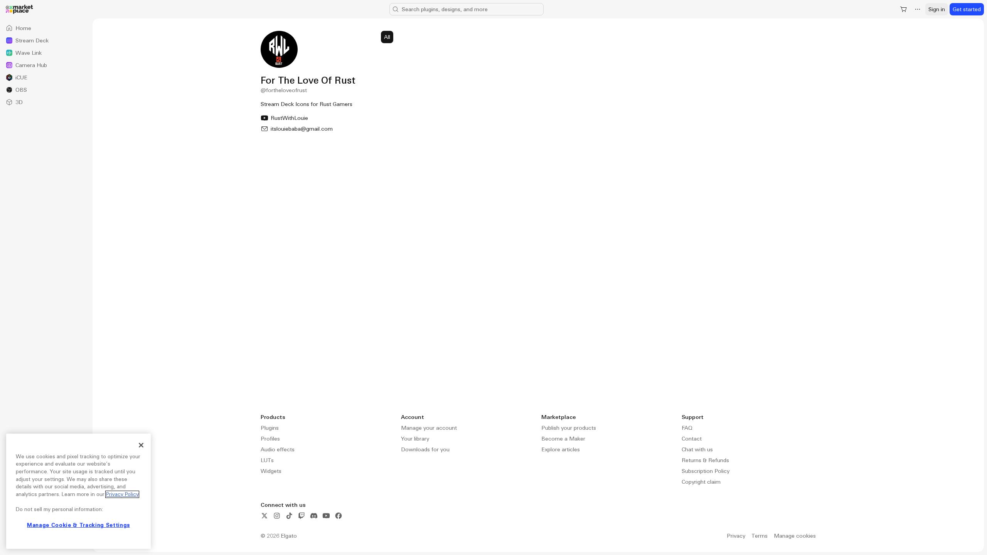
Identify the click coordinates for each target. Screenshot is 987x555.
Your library (415, 439)
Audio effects (278, 449)
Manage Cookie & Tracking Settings (78, 525)
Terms (759, 536)
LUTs (267, 460)
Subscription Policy (705, 471)
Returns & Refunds (705, 460)
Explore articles (560, 449)
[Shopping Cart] (904, 9)
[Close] (141, 445)
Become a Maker (563, 439)
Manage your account (429, 428)
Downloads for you (425, 449)
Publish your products (568, 428)
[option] (46, 28)
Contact (692, 439)
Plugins (270, 428)
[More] (917, 9)
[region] (78, 491)
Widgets (271, 471)
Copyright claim (701, 482)
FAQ (687, 428)
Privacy (736, 536)
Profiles (270, 439)
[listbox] (46, 65)
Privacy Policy (122, 494)
